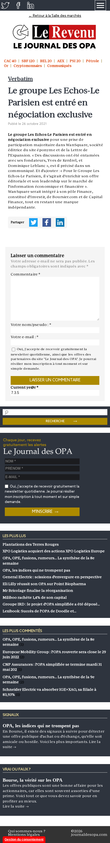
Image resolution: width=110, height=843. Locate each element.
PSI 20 (75, 61)
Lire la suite (16, 806)
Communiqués (59, 66)
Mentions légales (24, 834)
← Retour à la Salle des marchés (55, 16)
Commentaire (26, 274)
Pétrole (92, 61)
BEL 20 (46, 61)
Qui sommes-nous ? (26, 831)
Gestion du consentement (24, 839)
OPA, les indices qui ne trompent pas (41, 725)
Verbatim (20, 78)
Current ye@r (24, 387)
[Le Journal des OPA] (55, 37)
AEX (60, 61)
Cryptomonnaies (28, 66)
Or (6, 66)
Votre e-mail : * (24, 337)
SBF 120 (28, 61)
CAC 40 (10, 61)
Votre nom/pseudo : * (31, 324)
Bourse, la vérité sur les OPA (32, 780)
